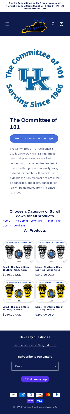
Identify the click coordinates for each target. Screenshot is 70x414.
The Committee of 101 (28, 220)
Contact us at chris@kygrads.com (35, 345)
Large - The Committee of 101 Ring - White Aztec (49, 268)
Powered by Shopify (47, 407)
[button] (7, 24)
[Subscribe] (54, 366)
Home (6, 220)
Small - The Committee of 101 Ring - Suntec (16, 308)
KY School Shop (29, 407)
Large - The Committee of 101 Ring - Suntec (49, 308)
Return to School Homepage (34, 138)
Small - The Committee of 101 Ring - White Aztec (16, 268)
